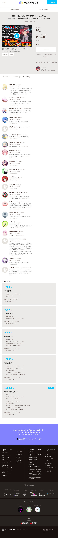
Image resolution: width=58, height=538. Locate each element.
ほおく (11, 127)
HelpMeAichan (13, 231)
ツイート (45, 62)
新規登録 (53, 2)
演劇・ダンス (4, 466)
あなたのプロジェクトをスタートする (30, 439)
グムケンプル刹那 (14, 97)
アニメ (3, 460)
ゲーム (9, 460)
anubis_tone (13, 117)
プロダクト (9, 462)
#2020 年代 (48, 456)
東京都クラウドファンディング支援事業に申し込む (35, 474)
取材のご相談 (48, 463)
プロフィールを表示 (50, 70)
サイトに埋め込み (52, 62)
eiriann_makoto (13, 212)
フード (33, 22)
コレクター (26, 76)
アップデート (15, 76)
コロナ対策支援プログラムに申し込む (35, 478)
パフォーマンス (4, 471)
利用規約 (47, 465)
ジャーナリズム (4, 476)
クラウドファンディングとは (35, 454)
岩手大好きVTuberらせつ (16, 192)
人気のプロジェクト (19, 454)
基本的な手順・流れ (34, 457)
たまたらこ (12, 258)
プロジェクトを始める (43, 9)
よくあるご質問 (49, 458)
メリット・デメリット (34, 462)
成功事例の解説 (33, 460)
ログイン (4, 2)
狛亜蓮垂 (11, 108)
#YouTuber (5, 54)
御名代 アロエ (13, 177)
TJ (10, 134)
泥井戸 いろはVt (14, 142)
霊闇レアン (12, 85)
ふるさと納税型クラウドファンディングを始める (35, 470)
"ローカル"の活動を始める (35, 467)
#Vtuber (11, 54)
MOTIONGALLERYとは (50, 453)
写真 (3, 457)
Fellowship (31, 464)
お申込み (31, 452)
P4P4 (10, 202)
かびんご (11, 268)
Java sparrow (13, 169)
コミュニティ (4, 462)
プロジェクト (6, 76)
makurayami (12, 161)
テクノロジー (9, 468)
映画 (3, 455)
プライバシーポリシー (50, 468)
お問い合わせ (48, 461)
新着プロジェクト (19, 458)
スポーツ (9, 471)
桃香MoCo (12, 150)
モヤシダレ (12, 185)
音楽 (8, 457)
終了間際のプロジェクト (19, 462)
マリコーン (12, 222)
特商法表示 (48, 471)
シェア (39, 62)
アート (9, 455)
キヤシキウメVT (13, 239)
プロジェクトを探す (14, 9)
